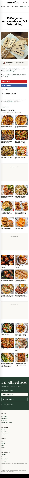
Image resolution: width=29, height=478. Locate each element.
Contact (3, 443)
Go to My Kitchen (8, 399)
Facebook (7, 86)
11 (18, 75)
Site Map (3, 461)
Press (2, 447)
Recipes (3, 6)
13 (22, 75)
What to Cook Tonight (13, 6)
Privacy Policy (5, 459)
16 (2, 77)
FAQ (2, 445)
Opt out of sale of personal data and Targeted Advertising (14, 463)
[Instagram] (11, 404)
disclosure (9, 101)
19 (7, 77)
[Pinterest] (7, 404)
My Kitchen (23, 6)
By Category (4, 418)
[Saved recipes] (26, 2)
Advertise (3, 454)
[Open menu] (2, 2)
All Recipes (4, 416)
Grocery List (4, 434)
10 (17, 75)
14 (24, 75)
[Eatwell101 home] (13, 2)
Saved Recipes (5, 431)
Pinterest (7, 81)
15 (25, 75)
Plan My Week (4, 429)
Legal (2, 456)
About (2, 441)
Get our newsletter (8, 394)
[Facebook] (3, 404)
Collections (4, 420)
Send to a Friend (10, 93)
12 (20, 75)
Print (6, 89)
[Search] (23, 2)
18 (5, 77)
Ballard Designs (10, 71)
